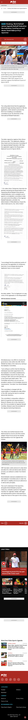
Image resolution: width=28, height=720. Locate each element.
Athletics (18, 689)
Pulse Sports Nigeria (6, 707)
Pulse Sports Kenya (21, 707)
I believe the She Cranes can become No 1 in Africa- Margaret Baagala (7, 591)
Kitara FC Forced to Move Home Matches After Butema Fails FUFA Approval (16, 664)
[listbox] (14, 587)
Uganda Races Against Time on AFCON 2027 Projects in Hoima (16, 655)
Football (10, 653)
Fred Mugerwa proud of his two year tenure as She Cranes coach (13, 572)
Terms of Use (4, 701)
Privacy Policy (19, 698)
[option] (7, 587)
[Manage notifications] (25, 717)
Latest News (4, 5)
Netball (5, 8)
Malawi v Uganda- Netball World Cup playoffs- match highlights (18, 591)
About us (3, 698)
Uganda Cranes (12, 643)
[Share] (25, 39)
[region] (14, 587)
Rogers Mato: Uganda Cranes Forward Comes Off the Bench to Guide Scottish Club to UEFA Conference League (17, 647)
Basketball (3, 692)
